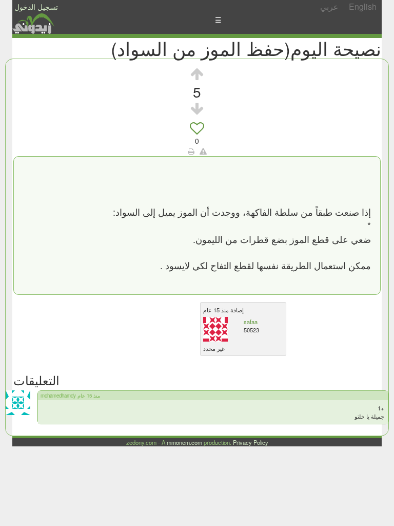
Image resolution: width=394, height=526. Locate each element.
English (363, 6)
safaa (251, 321)
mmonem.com (184, 442)
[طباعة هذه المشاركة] (191, 151)
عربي (329, 6)
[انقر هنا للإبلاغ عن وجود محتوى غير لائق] (203, 151)
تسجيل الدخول (36, 7)
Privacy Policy (250, 442)
